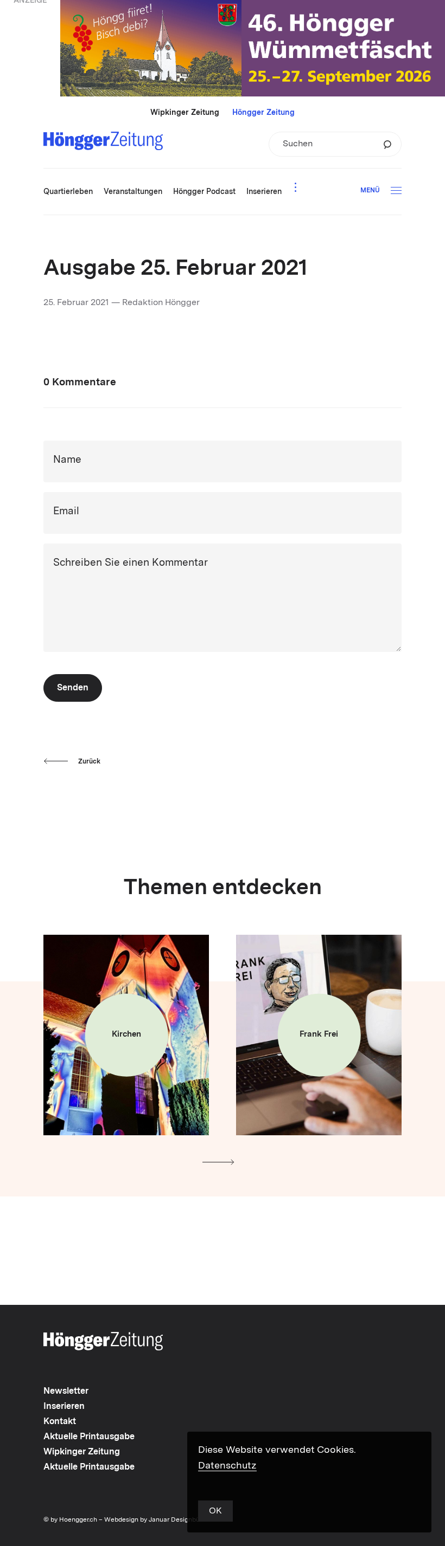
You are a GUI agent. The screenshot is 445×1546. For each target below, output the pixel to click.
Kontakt (59, 1422)
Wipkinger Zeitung (184, 113)
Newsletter (65, 1391)
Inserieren (64, 1406)
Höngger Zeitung (263, 113)
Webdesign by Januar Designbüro (155, 1520)
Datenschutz (227, 1466)
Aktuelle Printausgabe (89, 1437)
